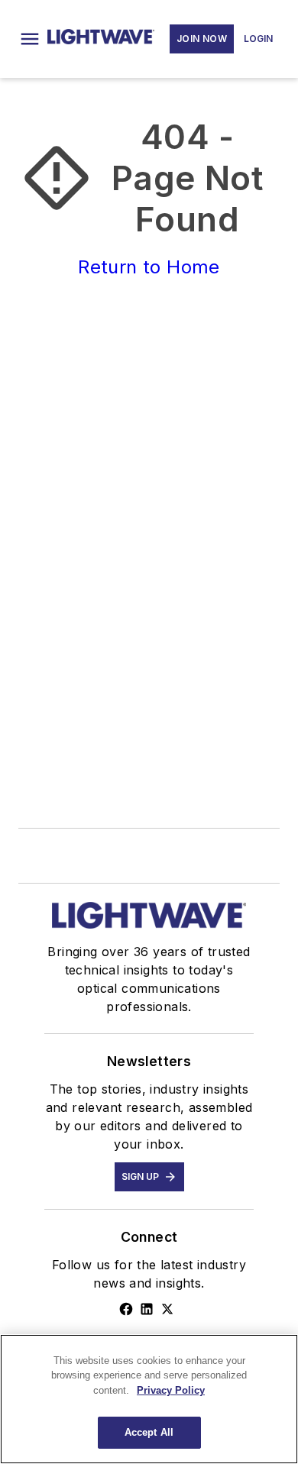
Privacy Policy (171, 1390)
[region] (149, 1399)
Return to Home (149, 267)
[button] (29, 38)
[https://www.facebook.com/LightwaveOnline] (126, 1309)
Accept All (149, 1432)
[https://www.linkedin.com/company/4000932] (146, 1309)
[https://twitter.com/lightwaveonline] (167, 1309)
